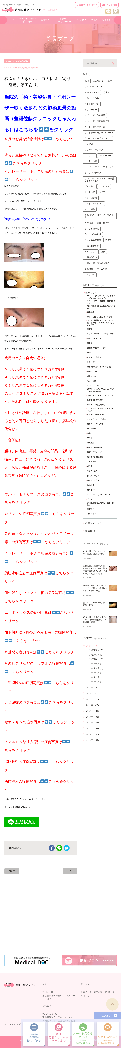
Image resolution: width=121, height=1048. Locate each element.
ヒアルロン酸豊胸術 (95, 400)
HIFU (109, 81)
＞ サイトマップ (12, 1024)
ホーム (11, 20)
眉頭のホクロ (25, 68)
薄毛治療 (89, 269)
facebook (52, 848)
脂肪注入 (90, 509)
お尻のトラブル (93, 476)
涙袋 (89, 433)
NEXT (70, 871)
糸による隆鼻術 (92, 229)
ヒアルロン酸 (91, 198)
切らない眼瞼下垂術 (95, 447)
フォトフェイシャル (94, 204)
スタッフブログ (94, 522)
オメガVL (89, 144)
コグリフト (90, 155)
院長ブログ (107, 20)
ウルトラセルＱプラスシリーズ (99, 133)
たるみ (96, 98)
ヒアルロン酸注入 (94, 357)
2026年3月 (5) (96, 673)
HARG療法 (98, 81)
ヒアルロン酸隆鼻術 (95, 457)
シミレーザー (105, 155)
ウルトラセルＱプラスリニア (98, 138)
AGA (87, 81)
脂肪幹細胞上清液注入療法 (97, 263)
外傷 (89, 353)
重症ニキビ (102, 269)
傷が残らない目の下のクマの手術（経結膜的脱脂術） (100, 390)
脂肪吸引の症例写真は (22, 762)
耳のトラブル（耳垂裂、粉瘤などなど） (101, 302)
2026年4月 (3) (96, 668)
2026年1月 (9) (96, 682)
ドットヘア (90, 192)
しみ (87, 98)
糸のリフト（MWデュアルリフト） (101, 395)
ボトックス (91, 376)
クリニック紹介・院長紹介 (27, 20)
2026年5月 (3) (96, 664)
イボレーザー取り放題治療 (97, 121)
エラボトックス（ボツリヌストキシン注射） (101, 409)
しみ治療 (90, 485)
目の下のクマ (103, 223)
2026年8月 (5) (96, 650)
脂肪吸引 (90, 329)
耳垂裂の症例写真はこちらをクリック (39, 652)
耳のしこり (91, 362)
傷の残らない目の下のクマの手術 (99, 216)
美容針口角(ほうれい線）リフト (99, 317)
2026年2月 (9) (96, 677)
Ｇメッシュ (90, 274)
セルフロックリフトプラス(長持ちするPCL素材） (99, 179)
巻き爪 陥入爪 (93, 480)
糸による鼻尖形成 (93, 234)
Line (59, 848)
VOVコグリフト (92, 92)
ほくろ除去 (81, 20)
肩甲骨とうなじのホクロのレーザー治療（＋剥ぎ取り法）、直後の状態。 (95, 588)
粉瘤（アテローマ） (95, 452)
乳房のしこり (92, 471)
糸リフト (109, 240)
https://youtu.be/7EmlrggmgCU (27, 219)
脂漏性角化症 (91, 257)
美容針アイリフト (94, 338)
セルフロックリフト (94, 173)
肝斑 (103, 252)
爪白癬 (89, 466)
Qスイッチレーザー (94, 87)
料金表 (94, 20)
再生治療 (89, 223)
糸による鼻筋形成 (93, 240)
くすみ (106, 92)
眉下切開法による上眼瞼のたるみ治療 (101, 307)
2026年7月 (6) (96, 655)
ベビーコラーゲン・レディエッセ (100, 334)
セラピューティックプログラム (99, 167)
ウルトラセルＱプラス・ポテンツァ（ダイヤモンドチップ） (101, 297)
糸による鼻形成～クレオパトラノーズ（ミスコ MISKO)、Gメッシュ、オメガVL (101, 322)
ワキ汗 (89, 438)
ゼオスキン (90, 186)
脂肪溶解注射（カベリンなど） (99, 367)
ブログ (89, 499)
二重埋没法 (91, 462)
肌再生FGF (91, 490)
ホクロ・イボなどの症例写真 (17, 61)
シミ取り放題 (91, 161)
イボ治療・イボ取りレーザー (62, 20)
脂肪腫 (89, 343)
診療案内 (45, 20)
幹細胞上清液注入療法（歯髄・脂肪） (100, 504)
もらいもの (91, 381)
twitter (67, 848)
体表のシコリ (92, 371)
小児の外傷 (91, 429)
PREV (12, 871)
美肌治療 (90, 312)
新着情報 (90, 531)
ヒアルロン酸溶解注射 (96, 414)
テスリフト (104, 186)
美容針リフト (91, 252)
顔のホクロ (35, 68)
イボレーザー (91, 110)
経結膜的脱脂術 (92, 246)
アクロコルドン (92, 104)
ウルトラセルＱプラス (95, 127)
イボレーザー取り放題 (95, 115)
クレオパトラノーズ (94, 150)
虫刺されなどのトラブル (97, 348)
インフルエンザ (93, 386)
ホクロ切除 (17, 68)
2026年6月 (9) (96, 659)
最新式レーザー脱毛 (95, 424)
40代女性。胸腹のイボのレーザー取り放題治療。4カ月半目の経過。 (95, 619)
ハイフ (102, 192)
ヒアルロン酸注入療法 (96, 405)
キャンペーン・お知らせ (97, 419)
